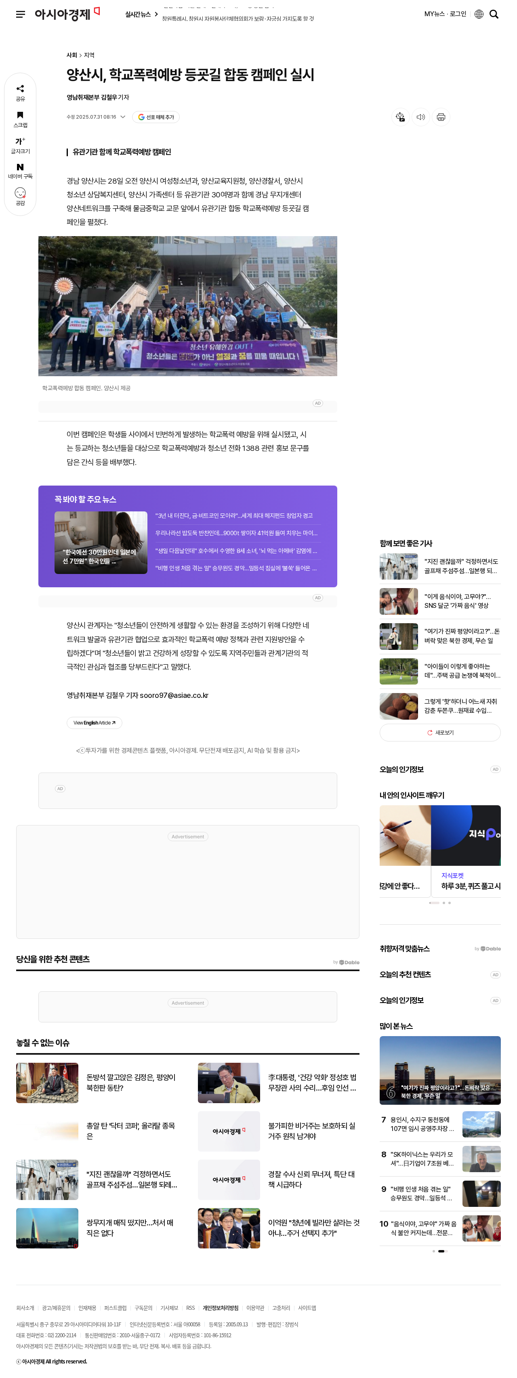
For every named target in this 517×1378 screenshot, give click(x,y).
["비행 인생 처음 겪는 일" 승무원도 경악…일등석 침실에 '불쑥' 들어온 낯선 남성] (481, 1205)
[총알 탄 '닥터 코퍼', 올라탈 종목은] (47, 1150)
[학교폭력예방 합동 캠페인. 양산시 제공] (187, 306)
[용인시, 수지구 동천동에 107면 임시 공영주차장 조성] (481, 1136)
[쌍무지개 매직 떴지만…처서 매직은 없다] (47, 1247)
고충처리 (281, 1307)
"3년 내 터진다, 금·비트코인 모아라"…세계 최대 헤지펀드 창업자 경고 (234, 515)
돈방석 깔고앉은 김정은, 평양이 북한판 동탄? (130, 1083)
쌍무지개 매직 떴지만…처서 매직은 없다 (129, 1228)
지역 (89, 55)
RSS (190, 1307)
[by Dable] (346, 962)
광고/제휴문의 (56, 1307)
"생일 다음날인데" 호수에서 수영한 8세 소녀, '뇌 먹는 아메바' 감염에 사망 (238, 551)
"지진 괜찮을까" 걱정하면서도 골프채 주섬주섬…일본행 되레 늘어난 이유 (461, 567)
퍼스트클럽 (115, 1307)
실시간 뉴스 (137, 14)
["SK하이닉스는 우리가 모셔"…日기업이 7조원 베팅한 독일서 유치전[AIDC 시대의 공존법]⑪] (481, 1170)
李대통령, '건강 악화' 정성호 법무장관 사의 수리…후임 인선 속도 (312, 1083)
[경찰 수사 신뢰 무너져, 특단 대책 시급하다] (229, 1198)
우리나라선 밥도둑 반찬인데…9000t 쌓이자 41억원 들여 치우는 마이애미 (238, 533)
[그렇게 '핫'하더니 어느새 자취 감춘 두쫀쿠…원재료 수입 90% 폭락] (399, 718)
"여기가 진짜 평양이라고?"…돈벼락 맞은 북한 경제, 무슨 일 (462, 636)
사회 (72, 55)
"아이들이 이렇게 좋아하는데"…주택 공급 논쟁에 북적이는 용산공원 (460, 672)
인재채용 (87, 1307)
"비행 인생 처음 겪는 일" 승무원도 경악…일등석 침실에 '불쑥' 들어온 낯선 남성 (238, 568)
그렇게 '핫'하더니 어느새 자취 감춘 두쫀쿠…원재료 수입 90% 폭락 (461, 707)
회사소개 (25, 1307)
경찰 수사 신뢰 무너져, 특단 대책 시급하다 (311, 1180)
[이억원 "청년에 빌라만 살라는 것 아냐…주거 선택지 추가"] (229, 1247)
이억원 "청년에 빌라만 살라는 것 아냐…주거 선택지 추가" (313, 1228)
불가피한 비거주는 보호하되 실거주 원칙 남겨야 (311, 1131)
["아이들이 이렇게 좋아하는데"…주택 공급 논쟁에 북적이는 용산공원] (399, 683)
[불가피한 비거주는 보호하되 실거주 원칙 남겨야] (229, 1150)
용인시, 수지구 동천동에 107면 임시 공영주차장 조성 (423, 1129)
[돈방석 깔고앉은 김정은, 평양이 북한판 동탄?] (47, 1101)
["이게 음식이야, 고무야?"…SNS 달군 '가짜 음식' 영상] (399, 613)
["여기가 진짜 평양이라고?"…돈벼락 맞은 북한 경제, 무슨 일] (399, 648)
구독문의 (143, 1307)
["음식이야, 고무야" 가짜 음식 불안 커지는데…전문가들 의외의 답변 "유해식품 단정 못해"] (481, 1240)
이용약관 (255, 1307)
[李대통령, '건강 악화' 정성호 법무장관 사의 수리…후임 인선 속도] (229, 1101)
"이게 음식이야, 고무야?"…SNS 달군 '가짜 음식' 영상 (457, 601)
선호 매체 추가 (160, 117)
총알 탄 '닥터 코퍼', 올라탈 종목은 (130, 1131)
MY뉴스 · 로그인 (446, 14)
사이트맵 (307, 1307)
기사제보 (169, 1307)
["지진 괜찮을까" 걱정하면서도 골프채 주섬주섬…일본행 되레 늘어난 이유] (399, 578)
